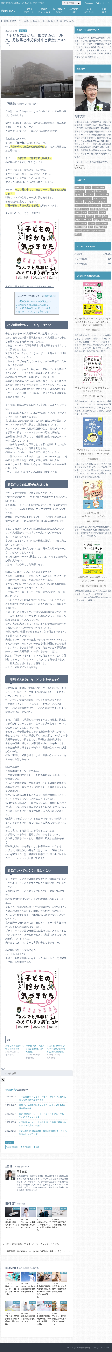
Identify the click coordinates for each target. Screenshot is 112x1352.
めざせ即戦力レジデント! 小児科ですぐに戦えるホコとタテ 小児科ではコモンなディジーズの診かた (93, 321)
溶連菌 (83, 223)
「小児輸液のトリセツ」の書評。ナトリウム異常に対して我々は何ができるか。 (42, 1098)
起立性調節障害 (98, 230)
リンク (104, 10)
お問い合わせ (89, 10)
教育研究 (11, 1089)
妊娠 (84, 213)
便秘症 (85, 209)
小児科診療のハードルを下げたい (33, 301)
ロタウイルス (95, 205)
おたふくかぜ (101, 191)
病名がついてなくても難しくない (33, 311)
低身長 (78, 209)
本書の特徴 (93, 458)
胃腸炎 (83, 227)
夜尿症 (78, 213)
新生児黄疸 (105, 220)
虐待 (104, 227)
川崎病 (102, 213)
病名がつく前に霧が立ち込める (32, 304)
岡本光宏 (22, 1171)
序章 (82, 585)
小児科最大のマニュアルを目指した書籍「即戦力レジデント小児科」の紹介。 (42, 1124)
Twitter (98, 3)
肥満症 (104, 223)
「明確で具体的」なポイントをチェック (36, 308)
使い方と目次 (92, 585)
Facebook (89, 3)
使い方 (92, 396)
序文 (88, 330)
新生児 (96, 220)
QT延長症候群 (98, 187)
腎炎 (90, 227)
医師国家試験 (13, 1147)
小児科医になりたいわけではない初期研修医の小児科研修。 (56, 1049)
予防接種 (106, 205)
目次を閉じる (49, 295)
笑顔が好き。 (8, 10)
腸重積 (97, 227)
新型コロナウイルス (83, 220)
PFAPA (88, 187)
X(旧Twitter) (80, 168)
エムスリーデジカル (83, 198)
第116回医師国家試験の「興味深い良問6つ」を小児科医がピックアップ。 (43, 1132)
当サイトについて (43, 10)
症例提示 (59, 10)
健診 (92, 209)
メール (107, 3)
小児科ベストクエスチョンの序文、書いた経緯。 (35, 1049)
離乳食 (78, 234)
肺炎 (77, 227)
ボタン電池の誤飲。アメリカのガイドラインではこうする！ (33, 1244)
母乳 (77, 223)
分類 (73, 10)
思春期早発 (79, 216)
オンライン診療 (99, 198)
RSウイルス (79, 191)
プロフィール (29, 10)
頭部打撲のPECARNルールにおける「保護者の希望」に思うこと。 (37, 1251)
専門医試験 (27, 1147)
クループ (78, 202)
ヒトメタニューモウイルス (95, 202)
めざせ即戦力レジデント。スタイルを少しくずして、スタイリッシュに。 (41, 1115)
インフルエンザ (102, 195)
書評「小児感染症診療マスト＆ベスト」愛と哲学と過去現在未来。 (42, 1107)
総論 (37, 1147)
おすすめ (90, 191)
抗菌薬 (98, 216)
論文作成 (86, 230)
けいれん (78, 195)
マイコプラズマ (81, 205)
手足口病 (89, 216)
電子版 (100, 396)
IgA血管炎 (79, 187)
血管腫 (78, 230)
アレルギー (89, 195)
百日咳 (91, 223)
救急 (105, 216)
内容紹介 (96, 330)
